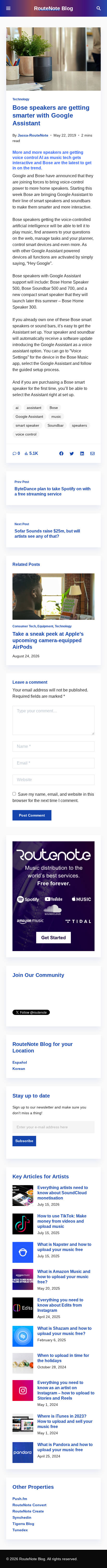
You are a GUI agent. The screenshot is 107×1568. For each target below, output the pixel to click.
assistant (34, 408)
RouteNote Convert (29, 1505)
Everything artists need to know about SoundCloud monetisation (62, 1192)
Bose (54, 408)
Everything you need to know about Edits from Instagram (60, 1305)
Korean (18, 1069)
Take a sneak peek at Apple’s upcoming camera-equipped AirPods (48, 640)
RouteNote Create (28, 1511)
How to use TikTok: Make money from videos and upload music (61, 1221)
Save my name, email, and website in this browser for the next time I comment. (53, 797)
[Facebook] (61, 453)
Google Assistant (29, 416)
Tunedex (20, 1530)
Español (19, 1062)
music (56, 416)
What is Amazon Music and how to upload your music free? (63, 1276)
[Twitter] (72, 453)
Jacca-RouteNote (33, 135)
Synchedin (21, 1517)
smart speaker (27, 425)
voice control (26, 434)
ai (17, 408)
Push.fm (19, 1499)
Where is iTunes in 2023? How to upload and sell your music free (64, 1421)
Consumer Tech (24, 626)
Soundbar (56, 425)
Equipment (45, 626)
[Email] (92, 453)
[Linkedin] (82, 453)
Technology (20, 99)
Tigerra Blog (23, 1524)
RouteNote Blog (53, 8)
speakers (79, 425)
